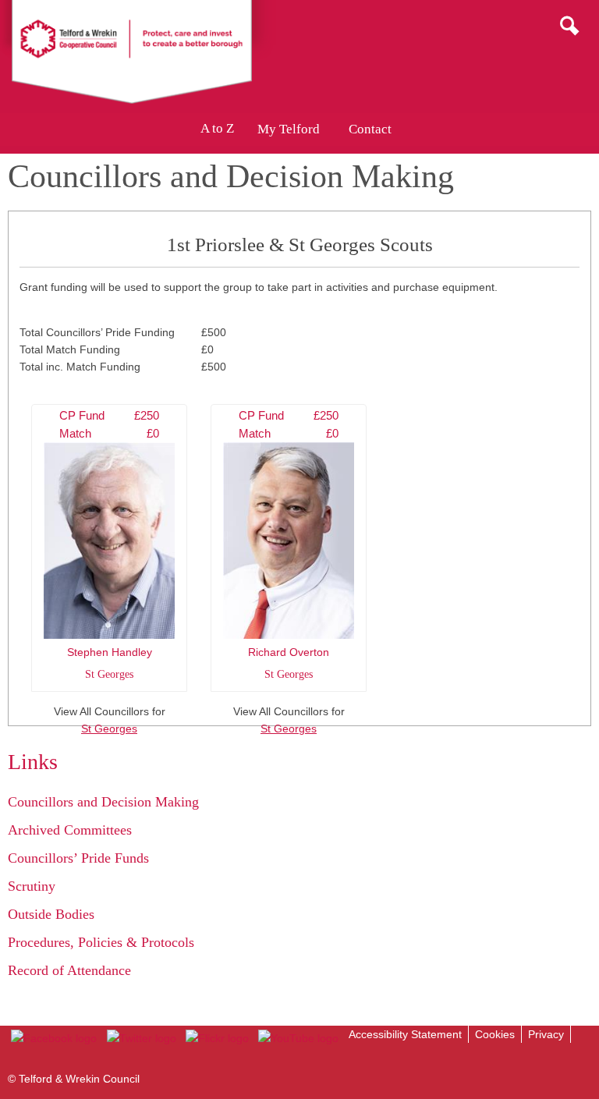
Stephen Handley (109, 544)
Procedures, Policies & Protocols (101, 942)
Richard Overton (288, 544)
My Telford (288, 129)
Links (33, 762)
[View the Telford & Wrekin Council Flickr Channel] (217, 1038)
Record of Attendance (69, 970)
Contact (370, 129)
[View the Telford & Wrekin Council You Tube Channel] (298, 1038)
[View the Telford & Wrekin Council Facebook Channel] (54, 1038)
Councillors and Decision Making (103, 802)
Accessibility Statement (405, 1034)
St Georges (109, 728)
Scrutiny (31, 886)
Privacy (546, 1034)
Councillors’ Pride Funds (78, 858)
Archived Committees (70, 830)
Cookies (495, 1034)
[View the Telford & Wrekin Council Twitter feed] (141, 1038)
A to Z (217, 129)
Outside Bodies (51, 914)
